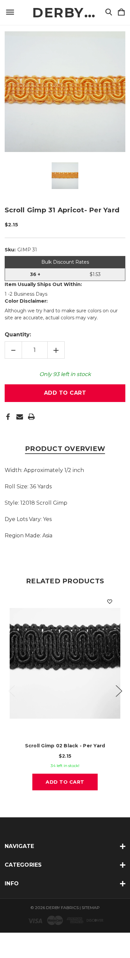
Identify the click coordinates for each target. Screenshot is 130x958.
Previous (11, 690)
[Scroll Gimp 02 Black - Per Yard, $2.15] (65, 663)
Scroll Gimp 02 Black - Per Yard (65, 746)
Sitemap (91, 907)
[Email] (19, 416)
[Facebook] (8, 416)
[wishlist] (109, 602)
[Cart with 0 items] (121, 12)
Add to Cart (65, 782)
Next (118, 690)
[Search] (108, 12)
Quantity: (18, 334)
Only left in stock (65, 374)
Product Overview (65, 449)
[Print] (31, 416)
